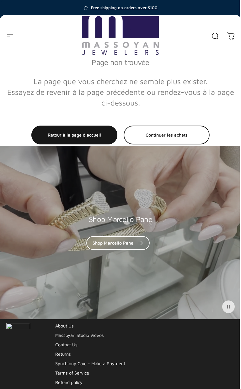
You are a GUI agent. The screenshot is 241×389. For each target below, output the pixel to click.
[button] (228, 306)
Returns (63, 354)
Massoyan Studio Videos (79, 335)
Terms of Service (72, 372)
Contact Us (66, 344)
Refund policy (69, 382)
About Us (64, 325)
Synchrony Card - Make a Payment (90, 363)
